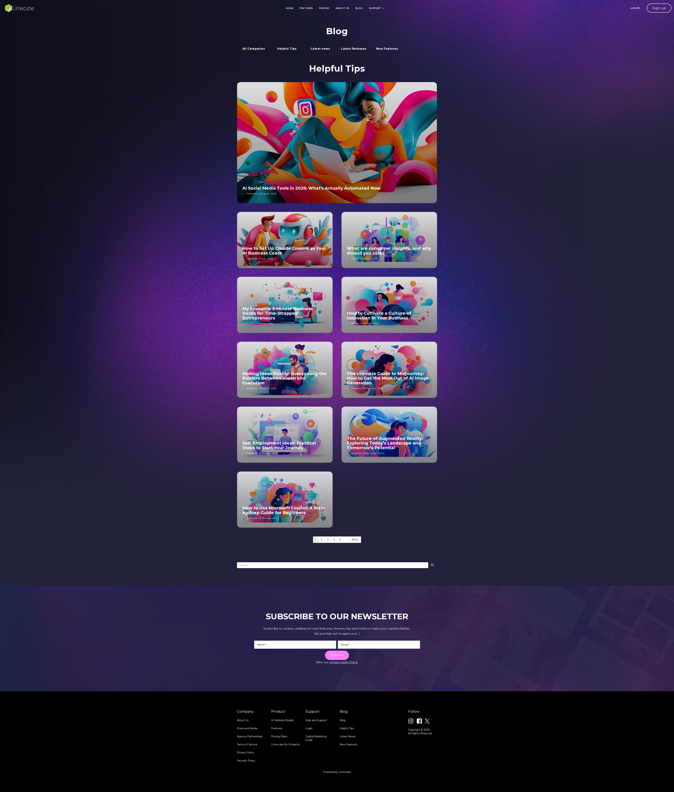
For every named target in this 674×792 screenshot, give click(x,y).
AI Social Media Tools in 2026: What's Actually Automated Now (311, 188)
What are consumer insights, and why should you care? (389, 250)
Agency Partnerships (250, 736)
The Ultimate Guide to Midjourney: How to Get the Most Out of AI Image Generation (388, 378)
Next (355, 539)
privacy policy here (344, 662)
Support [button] (375, 8)
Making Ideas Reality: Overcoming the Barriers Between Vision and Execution (284, 378)
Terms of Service (247, 744)
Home (289, 8)
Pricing (324, 8)
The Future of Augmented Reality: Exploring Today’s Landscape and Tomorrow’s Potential (385, 443)
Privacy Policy (245, 752)
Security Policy (246, 760)
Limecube (345, 772)
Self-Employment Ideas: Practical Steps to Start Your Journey (279, 445)
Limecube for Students (285, 744)
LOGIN (635, 8)
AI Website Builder (282, 720)
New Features (348, 744)
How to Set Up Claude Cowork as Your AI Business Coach (284, 250)
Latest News (347, 736)
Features (306, 8)
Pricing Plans (279, 736)
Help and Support (316, 720)
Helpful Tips (347, 728)
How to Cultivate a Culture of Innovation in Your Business (379, 315)
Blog (359, 8)
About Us (342, 8)
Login (308, 728)
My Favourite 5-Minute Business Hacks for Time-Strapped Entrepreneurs (277, 313)
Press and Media (247, 728)
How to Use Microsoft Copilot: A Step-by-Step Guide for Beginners (283, 510)
